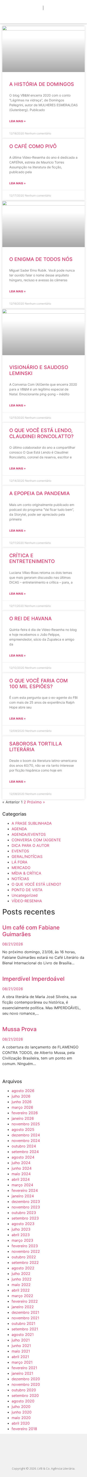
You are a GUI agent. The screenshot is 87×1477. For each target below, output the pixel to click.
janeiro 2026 (23, 1118)
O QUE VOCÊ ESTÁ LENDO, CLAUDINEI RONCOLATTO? (41, 433)
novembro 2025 (26, 1124)
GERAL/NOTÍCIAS (27, 856)
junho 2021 (21, 1345)
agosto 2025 (23, 1129)
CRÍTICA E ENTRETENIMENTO (32, 558)
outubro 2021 (23, 1323)
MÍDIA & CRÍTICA (26, 873)
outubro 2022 (24, 1257)
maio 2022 (21, 1284)
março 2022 (22, 1295)
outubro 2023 (24, 1212)
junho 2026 (22, 1101)
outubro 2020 (24, 1390)
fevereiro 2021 (24, 1367)
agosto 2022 (23, 1268)
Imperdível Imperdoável (33, 978)
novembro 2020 (26, 1384)
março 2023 (22, 1240)
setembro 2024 (25, 1151)
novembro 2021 (25, 1318)
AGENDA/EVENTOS (29, 834)
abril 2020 (21, 1423)
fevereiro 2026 (25, 1113)
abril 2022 (21, 1290)
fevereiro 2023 (25, 1246)
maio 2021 (21, 1351)
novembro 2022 (26, 1251)
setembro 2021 (25, 1329)
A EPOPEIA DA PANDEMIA (39, 493)
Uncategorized (25, 895)
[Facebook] (37, 1456)
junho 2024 (22, 1168)
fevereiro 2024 (25, 1190)
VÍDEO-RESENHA (27, 901)
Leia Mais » (17, 121)
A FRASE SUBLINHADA (32, 823)
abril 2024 (21, 1179)
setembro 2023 (25, 1218)
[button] (43, 16)
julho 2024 (21, 1162)
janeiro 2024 (23, 1196)
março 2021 (22, 1362)
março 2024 (22, 1185)
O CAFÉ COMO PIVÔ (33, 146)
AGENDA (19, 828)
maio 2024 (21, 1173)
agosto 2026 (23, 1090)
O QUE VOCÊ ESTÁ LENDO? (36, 884)
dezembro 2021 (25, 1312)
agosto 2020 (23, 1401)
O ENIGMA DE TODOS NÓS (41, 259)
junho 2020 (22, 1412)
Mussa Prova (19, 1029)
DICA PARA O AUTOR (30, 845)
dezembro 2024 (26, 1135)
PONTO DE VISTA (27, 889)
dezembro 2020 (26, 1379)
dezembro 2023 (26, 1201)
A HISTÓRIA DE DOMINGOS (41, 84)
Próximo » (36, 802)
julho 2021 (21, 1340)
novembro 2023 (26, 1207)
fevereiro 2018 (24, 1428)
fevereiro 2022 (25, 1301)
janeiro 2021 (22, 1373)
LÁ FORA (19, 862)
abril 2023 (21, 1234)
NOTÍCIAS (20, 878)
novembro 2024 (26, 1140)
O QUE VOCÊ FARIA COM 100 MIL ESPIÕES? (38, 683)
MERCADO (21, 867)
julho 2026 (21, 1096)
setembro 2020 (25, 1395)
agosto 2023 (23, 1223)
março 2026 (22, 1107)
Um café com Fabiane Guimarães (31, 931)
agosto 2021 (23, 1334)
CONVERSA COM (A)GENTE (36, 840)
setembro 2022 (25, 1262)
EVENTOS (20, 851)
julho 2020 (21, 1406)
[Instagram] (49, 1456)
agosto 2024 (23, 1157)
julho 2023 (21, 1229)
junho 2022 (22, 1279)
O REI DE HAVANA (30, 618)
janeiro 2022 (23, 1306)
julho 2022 (21, 1273)
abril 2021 (20, 1356)
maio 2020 (21, 1417)
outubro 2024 (24, 1146)
